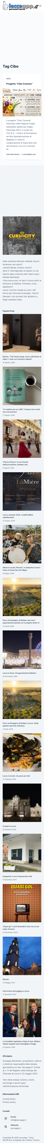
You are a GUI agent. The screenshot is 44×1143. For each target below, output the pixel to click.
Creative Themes (32, 1140)
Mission (6, 979)
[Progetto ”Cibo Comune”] (22, 102)
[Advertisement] (22, 34)
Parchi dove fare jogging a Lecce (16, 991)
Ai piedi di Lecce (9, 826)
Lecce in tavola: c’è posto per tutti (16, 776)
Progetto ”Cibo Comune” (19, 83)
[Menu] (40, 6)
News (8, 79)
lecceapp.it (16, 1128)
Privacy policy (9, 1102)
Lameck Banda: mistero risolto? (17, 267)
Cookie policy (9, 1099)
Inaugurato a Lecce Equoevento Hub (17, 876)
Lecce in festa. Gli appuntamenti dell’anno (19, 673)
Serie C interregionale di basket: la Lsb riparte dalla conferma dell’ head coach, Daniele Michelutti (21, 274)
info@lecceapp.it (18, 1120)
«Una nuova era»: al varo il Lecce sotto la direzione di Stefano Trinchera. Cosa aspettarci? (22, 283)
